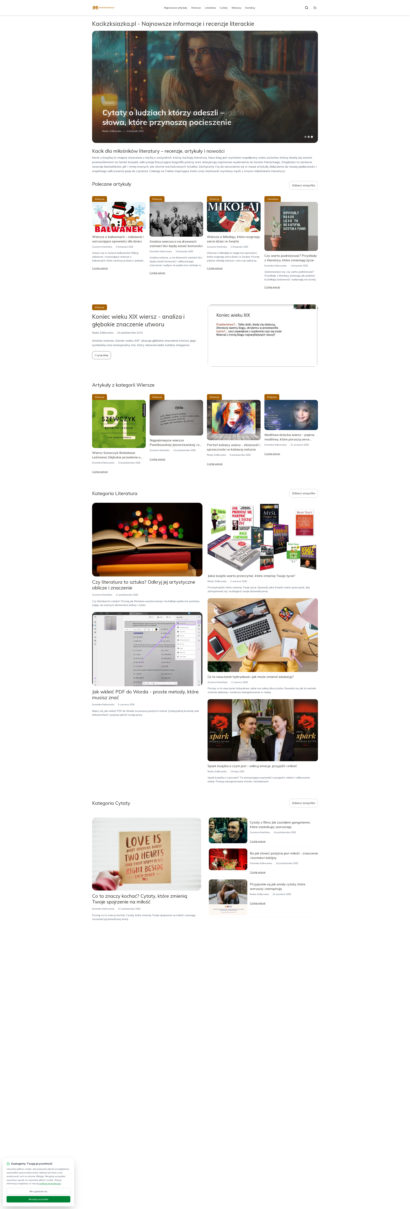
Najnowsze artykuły (175, 7)
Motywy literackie (117, 103)
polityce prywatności (50, 1183)
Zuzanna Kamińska (102, 246)
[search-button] (306, 7)
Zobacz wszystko (303, 185)
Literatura (210, 7)
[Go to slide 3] (312, 137)
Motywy (236, 7)
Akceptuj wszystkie (38, 1199)
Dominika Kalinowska (161, 251)
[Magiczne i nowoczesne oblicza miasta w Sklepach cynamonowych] (205, 87)
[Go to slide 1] (305, 137)
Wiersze (196, 7)
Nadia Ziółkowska (111, 131)
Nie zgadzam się (38, 1191)
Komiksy (250, 7)
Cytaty (224, 7)
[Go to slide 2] (309, 137)
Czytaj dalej (101, 355)
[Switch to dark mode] (315, 8)
